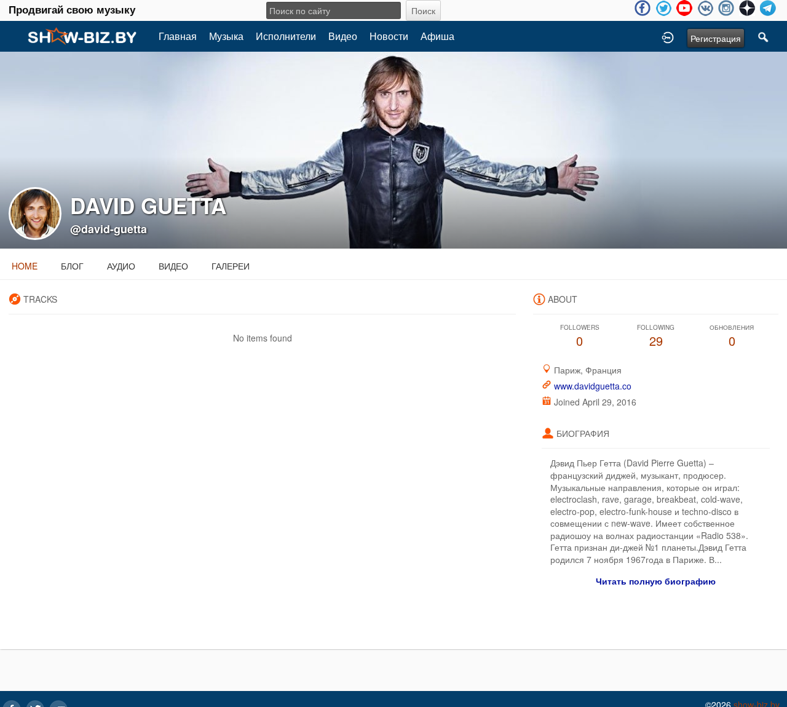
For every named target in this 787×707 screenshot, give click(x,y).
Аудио (121, 266)
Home (25, 266)
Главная (178, 36)
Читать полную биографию (656, 581)
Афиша (437, 36)
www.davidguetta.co (592, 386)
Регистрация (715, 38)
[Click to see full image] (393, 149)
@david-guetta (108, 229)
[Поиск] (763, 36)
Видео (342, 36)
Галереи (231, 266)
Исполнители (286, 36)
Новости (389, 36)
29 (655, 336)
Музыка (226, 36)
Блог (72, 266)
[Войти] (668, 36)
